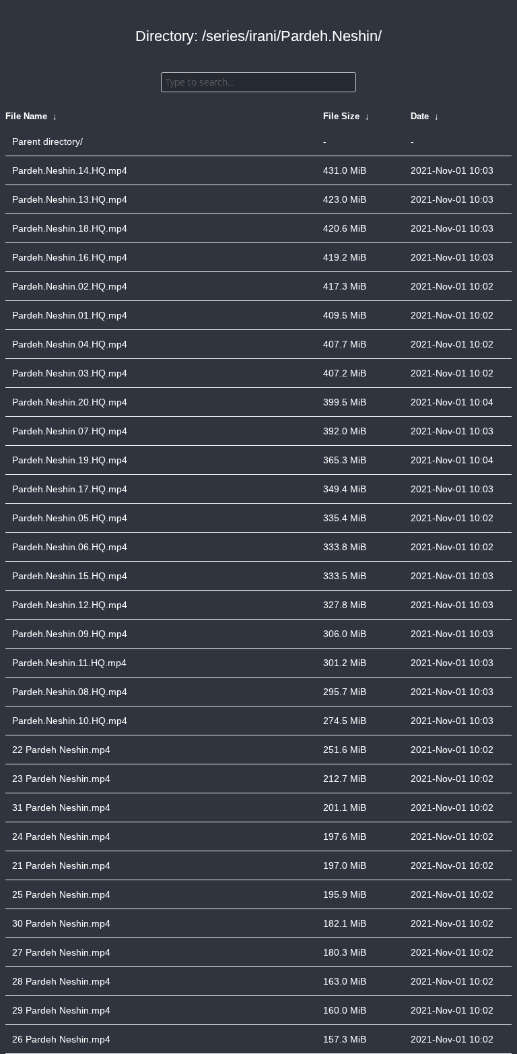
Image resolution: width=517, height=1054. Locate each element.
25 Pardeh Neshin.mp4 (61, 894)
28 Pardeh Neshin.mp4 (61, 981)
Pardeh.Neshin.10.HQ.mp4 (69, 720)
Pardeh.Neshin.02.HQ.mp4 (69, 286)
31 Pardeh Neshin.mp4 (61, 807)
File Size (341, 116)
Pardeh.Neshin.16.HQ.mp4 (69, 257)
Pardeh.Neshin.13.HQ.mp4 (69, 199)
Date (420, 116)
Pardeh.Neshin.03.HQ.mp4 (69, 373)
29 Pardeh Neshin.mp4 (61, 1010)
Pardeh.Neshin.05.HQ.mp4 (69, 518)
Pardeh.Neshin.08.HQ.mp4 (69, 691)
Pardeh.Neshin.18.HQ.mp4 (69, 228)
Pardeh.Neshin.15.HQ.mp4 (69, 575)
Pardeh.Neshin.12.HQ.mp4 (69, 604)
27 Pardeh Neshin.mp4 (61, 952)
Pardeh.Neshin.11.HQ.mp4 (69, 662)
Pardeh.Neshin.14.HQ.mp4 (69, 170)
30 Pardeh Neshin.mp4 (61, 923)
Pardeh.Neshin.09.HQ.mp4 (69, 633)
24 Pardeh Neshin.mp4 (61, 836)
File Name (26, 116)
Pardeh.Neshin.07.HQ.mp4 (69, 431)
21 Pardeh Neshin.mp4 (61, 865)
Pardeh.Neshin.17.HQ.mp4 (69, 489)
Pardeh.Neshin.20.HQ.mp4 (69, 402)
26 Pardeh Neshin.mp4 (61, 1039)
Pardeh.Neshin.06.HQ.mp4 (69, 546)
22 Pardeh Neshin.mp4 (61, 749)
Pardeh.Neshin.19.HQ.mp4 (69, 460)
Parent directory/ (47, 141)
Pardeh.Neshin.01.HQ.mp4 (69, 315)
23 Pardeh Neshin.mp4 (61, 778)
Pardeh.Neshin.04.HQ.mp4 (69, 344)
